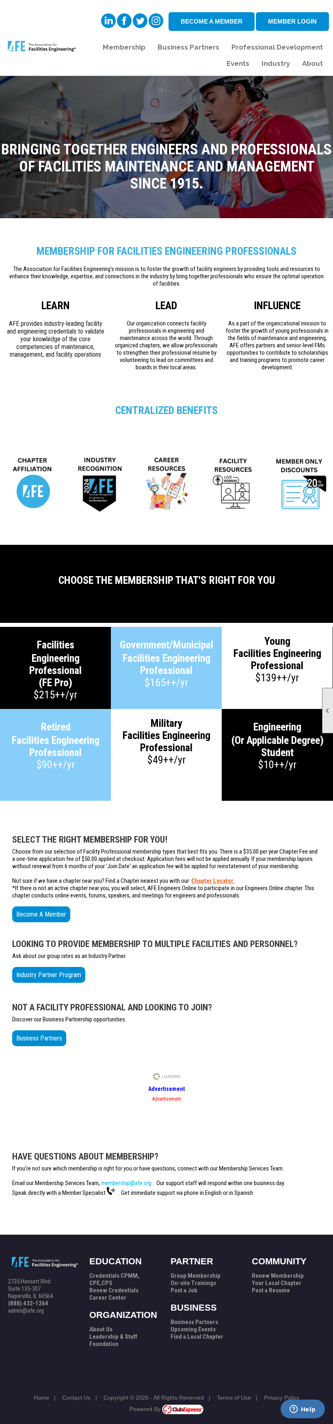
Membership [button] (124, 47)
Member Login (292, 21)
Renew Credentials (113, 1290)
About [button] (312, 63)
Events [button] (238, 63)
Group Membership (196, 1275)
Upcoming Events (193, 1329)
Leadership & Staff (113, 1336)
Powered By (146, 1409)
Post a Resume (271, 1290)
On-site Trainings (193, 1283)
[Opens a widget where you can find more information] (302, 1410)
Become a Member (211, 21)
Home (41, 1397)
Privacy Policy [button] (281, 1397)
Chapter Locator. (213, 880)
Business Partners (39, 1038)
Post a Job (184, 1290)
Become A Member (41, 914)
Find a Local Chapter (197, 1336)
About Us (100, 1329)
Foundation (104, 1344)
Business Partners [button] (188, 47)
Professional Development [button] (277, 47)
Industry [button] (276, 63)
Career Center (107, 1297)
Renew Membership (278, 1275)
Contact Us (76, 1397)
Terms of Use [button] (234, 1397)
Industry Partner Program (48, 975)
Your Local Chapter (276, 1283)
